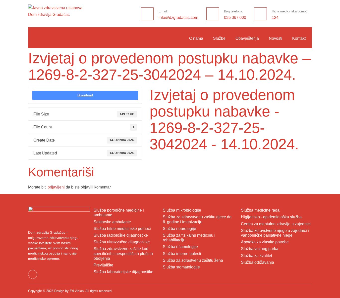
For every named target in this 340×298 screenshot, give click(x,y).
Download (85, 95)
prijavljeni (56, 187)
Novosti (275, 38)
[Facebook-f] (32, 274)
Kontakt (299, 38)
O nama (196, 38)
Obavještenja (247, 38)
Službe (219, 38)
